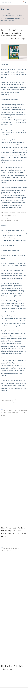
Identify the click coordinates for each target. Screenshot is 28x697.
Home (3, 13)
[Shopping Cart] (22, 2)
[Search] (20, 2)
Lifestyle (9, 13)
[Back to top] (24, 693)
